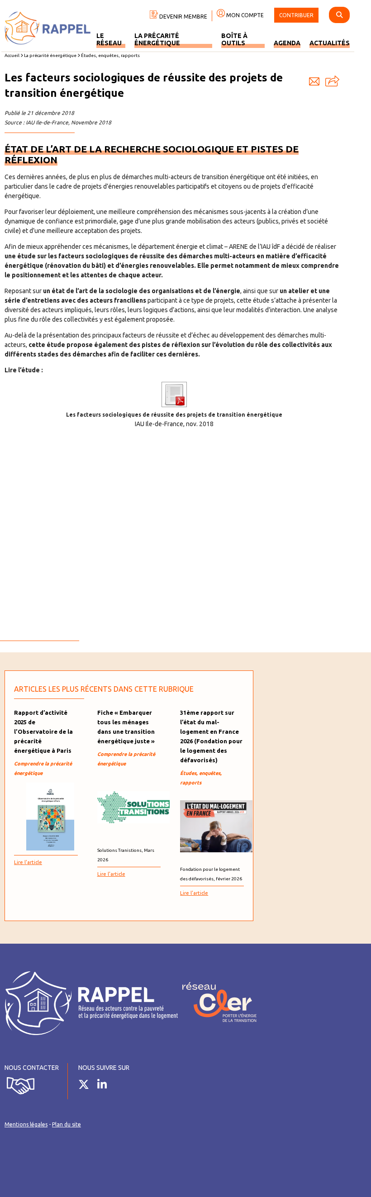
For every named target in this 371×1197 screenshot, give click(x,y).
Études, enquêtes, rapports (110, 55)
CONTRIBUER (296, 15)
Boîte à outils (234, 39)
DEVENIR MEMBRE (182, 16)
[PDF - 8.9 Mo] (174, 404)
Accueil (12, 55)
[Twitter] (87, 1086)
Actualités (329, 43)
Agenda (287, 43)
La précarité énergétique (157, 39)
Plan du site (66, 1124)
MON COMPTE (244, 15)
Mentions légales (26, 1124)
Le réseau (109, 39)
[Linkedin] (105, 1086)
